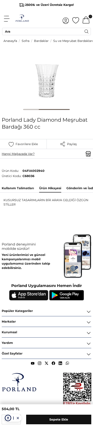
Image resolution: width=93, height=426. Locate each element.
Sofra (25, 41)
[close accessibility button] (18, 418)
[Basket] (86, 18)
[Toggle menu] (9, 18)
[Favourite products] (75, 18)
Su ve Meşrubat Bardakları (73, 41)
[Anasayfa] (22, 18)
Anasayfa (10, 41)
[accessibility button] (8, 418)
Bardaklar (41, 41)
